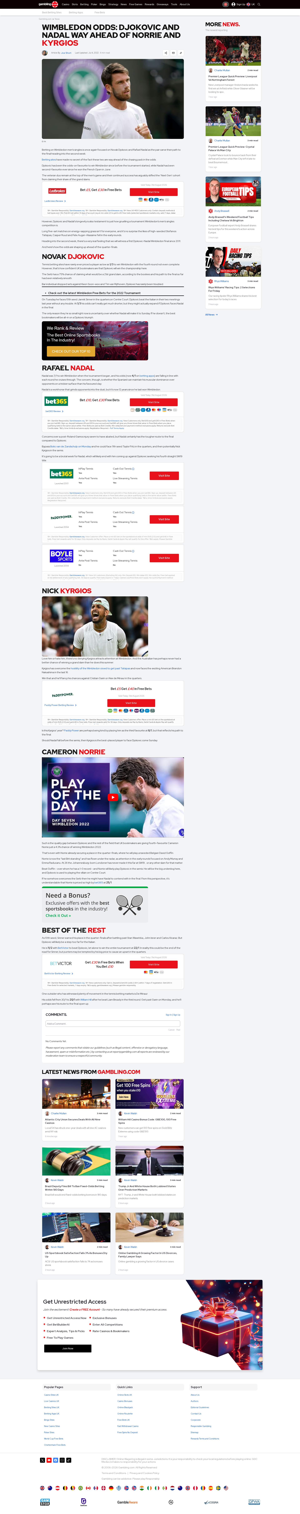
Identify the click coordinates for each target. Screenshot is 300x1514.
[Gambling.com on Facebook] (55, 1470)
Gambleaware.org (77, 210)
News (57, 19)
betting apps (147, 375)
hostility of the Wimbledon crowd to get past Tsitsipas (100, 668)
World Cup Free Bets (53, 1438)
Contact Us (196, 1413)
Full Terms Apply (117, 428)
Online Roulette (125, 1413)
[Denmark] (103, 1488)
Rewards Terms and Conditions (205, 1438)
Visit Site (164, 475)
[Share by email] (173, 53)
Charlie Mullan (59, 1113)
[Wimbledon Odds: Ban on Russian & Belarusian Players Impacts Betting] (50, 1488)
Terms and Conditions (114, 1473)
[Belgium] (65, 1488)
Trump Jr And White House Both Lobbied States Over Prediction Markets (147, 1188)
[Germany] (111, 1488)
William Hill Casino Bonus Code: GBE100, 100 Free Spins (147, 1121)
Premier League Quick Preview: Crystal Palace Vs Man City (231, 148)
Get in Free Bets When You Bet (104, 964)
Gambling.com (45, 19)
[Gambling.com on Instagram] (62, 1470)
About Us (195, 1395)
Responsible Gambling (201, 1426)
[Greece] (119, 1488)
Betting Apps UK (51, 1413)
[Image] (113, 340)
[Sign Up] (225, 4)
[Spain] (210, 1488)
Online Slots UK (124, 1395)
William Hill (86, 999)
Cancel (171, 1030)
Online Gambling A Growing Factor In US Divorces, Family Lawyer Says (147, 1254)
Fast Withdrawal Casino (128, 1426)
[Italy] (157, 1488)
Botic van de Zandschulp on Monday (70, 446)
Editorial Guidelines (200, 1407)
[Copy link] (181, 53)
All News (210, 314)
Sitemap (194, 1432)
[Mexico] (164, 1488)
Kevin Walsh (130, 1113)
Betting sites (49, 159)
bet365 (98, 882)
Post (178, 1030)
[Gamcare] (83, 1502)
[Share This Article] (166, 53)
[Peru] (195, 1488)
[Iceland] (126, 1488)
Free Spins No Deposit (127, 1432)
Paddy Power (71, 730)
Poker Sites (49, 1432)
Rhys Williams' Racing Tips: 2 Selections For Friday (231, 289)
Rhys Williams (221, 281)
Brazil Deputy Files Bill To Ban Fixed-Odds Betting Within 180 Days (74, 1188)
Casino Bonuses (124, 1401)
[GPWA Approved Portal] (254, 1502)
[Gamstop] (45, 1502)
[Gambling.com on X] (42, 1470)
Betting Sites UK (51, 1407)
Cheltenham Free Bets (54, 1445)
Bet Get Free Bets (99, 400)
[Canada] (88, 1488)
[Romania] (203, 1488)
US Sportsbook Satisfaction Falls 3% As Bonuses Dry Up (76, 1254)
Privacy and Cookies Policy (144, 1473)
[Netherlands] (172, 1488)
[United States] (226, 1488)
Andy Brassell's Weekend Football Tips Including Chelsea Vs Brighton (231, 218)
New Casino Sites (52, 1426)
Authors (194, 1401)
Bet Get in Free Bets (101, 190)
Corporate (196, 1420)
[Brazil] (80, 1488)
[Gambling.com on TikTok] (68, 1470)
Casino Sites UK (51, 1395)
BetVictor (63, 948)
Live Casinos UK (51, 1401)
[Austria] (57, 1488)
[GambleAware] (127, 1502)
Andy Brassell (221, 211)
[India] (142, 1488)
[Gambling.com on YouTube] (49, 1470)
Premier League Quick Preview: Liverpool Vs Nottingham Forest (232, 78)
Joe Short (66, 53)
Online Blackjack (125, 1407)
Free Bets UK (123, 1420)
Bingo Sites (49, 1420)
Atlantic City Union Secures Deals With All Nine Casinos (72, 1121)
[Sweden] (218, 1488)
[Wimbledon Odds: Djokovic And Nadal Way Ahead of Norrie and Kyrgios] (42, 1488)
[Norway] (187, 1488)
